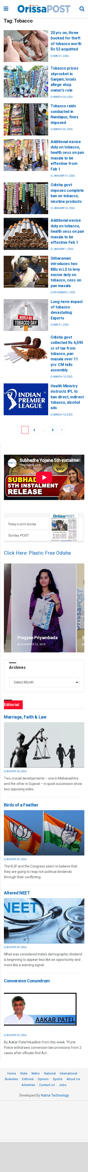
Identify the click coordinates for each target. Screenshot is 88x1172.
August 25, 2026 (16, 859)
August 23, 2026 (16, 1035)
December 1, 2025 (64, 292)
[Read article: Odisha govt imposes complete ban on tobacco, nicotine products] (26, 198)
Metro (36, 1073)
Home (11, 1073)
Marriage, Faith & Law (25, 717)
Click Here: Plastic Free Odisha (37, 553)
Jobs (62, 1085)
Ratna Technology (55, 1095)
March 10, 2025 (63, 376)
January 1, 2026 (63, 249)
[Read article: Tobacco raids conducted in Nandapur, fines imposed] (26, 119)
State (23, 1073)
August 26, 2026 (16, 771)
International (68, 1073)
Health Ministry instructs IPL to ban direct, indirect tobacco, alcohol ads (67, 397)
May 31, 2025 (61, 324)
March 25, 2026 (63, 129)
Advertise (28, 1085)
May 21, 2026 (61, 56)
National (50, 1073)
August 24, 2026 (16, 947)
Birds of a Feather (21, 804)
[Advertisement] (44, 1157)
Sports (57, 1079)
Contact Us (47, 1085)
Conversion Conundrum (27, 980)
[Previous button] (7, 607)
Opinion (43, 1079)
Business (11, 1079)
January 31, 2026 (64, 175)
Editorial (27, 1079)
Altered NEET (17, 892)
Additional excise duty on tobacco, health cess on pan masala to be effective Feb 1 (67, 231)
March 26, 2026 (63, 97)
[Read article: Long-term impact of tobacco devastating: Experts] (26, 315)
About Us (73, 1079)
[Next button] (80, 607)
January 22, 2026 (64, 208)
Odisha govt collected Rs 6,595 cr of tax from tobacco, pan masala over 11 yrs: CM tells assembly (67, 353)
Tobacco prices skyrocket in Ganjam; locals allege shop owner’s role (64, 79)
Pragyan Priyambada (37, 637)
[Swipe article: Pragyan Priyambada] (44, 607)
